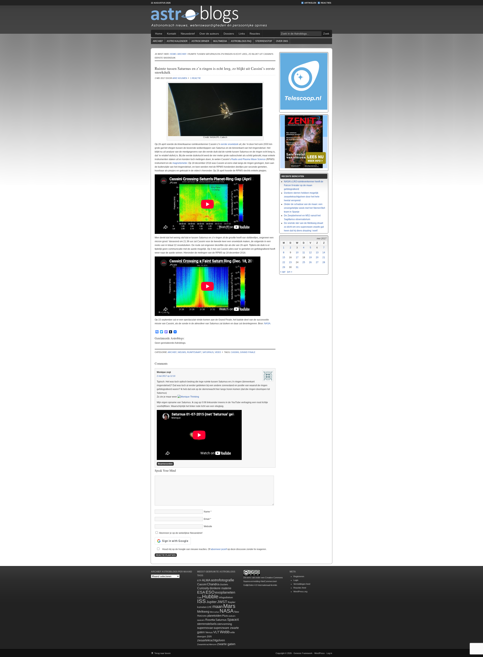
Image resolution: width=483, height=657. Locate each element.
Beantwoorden (165, 464)
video (218, 352)
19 (310, 257)
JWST (222, 602)
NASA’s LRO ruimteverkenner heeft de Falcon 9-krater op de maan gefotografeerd (303, 185)
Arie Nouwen (179, 78)
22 (283, 262)
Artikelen (310, 3)
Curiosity (203, 588)
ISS (201, 601)
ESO (210, 592)
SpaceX (233, 620)
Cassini (235, 352)
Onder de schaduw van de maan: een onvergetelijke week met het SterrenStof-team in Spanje (304, 208)
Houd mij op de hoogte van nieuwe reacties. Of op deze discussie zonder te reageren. (214, 549)
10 (297, 252)
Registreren (298, 576)
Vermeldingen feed (301, 584)
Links (242, 33)
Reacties (326, 3)
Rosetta (210, 619)
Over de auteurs (209, 33)
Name (207, 511)
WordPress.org (300, 591)
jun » (289, 271)
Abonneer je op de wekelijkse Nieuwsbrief (180, 533)
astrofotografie (222, 580)
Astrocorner (200, 41)
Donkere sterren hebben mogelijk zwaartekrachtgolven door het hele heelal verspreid (301, 197)
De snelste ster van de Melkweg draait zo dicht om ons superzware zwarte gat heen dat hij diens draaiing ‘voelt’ (304, 227)
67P (199, 580)
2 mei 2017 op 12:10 (166, 376)
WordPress (319, 653)
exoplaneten (225, 592)
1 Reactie (195, 78)
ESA (201, 592)
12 (310, 252)
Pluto (225, 615)
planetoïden (214, 615)
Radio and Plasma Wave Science (248, 159)
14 (323, 252)
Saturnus (208, 352)
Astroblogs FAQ (241, 41)
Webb (225, 632)
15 (283, 257)
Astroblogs (241, 18)
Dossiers (229, 33)
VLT (216, 632)
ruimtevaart (194, 352)
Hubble (210, 596)
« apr (282, 271)
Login (295, 580)
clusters (223, 584)
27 (317, 262)
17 (297, 257)
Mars (229, 606)
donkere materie (220, 588)
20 (317, 257)
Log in (329, 653)
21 (323, 257)
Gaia (199, 597)
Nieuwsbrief (188, 33)
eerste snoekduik (229, 144)
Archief (158, 41)
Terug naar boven (162, 653)
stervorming (224, 623)
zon (209, 636)
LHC (209, 607)
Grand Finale (247, 352)
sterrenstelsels (207, 623)
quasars (201, 620)
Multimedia (220, 41)
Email (207, 519)
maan (217, 606)
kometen (202, 607)
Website (208, 526)
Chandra (213, 584)
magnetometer (179, 163)
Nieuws (182, 352)
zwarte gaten (226, 644)
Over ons (282, 41)
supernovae (205, 627)
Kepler (231, 602)
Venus (209, 632)
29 (283, 267)
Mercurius (214, 612)
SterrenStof (263, 41)
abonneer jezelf (219, 549)
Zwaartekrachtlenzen (207, 644)
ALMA (206, 580)
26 (310, 262)
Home (158, 33)
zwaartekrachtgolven (211, 640)
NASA (267, 323)
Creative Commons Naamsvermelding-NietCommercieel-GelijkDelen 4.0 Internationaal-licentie (263, 581)
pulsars (232, 616)
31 (297, 267)
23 (290, 262)
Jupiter (211, 602)
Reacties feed (299, 588)
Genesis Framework (303, 653)
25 (303, 262)
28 (323, 262)
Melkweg (203, 611)
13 (317, 252)
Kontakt (171, 33)
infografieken (226, 597)
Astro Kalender (177, 41)
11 (303, 252)
